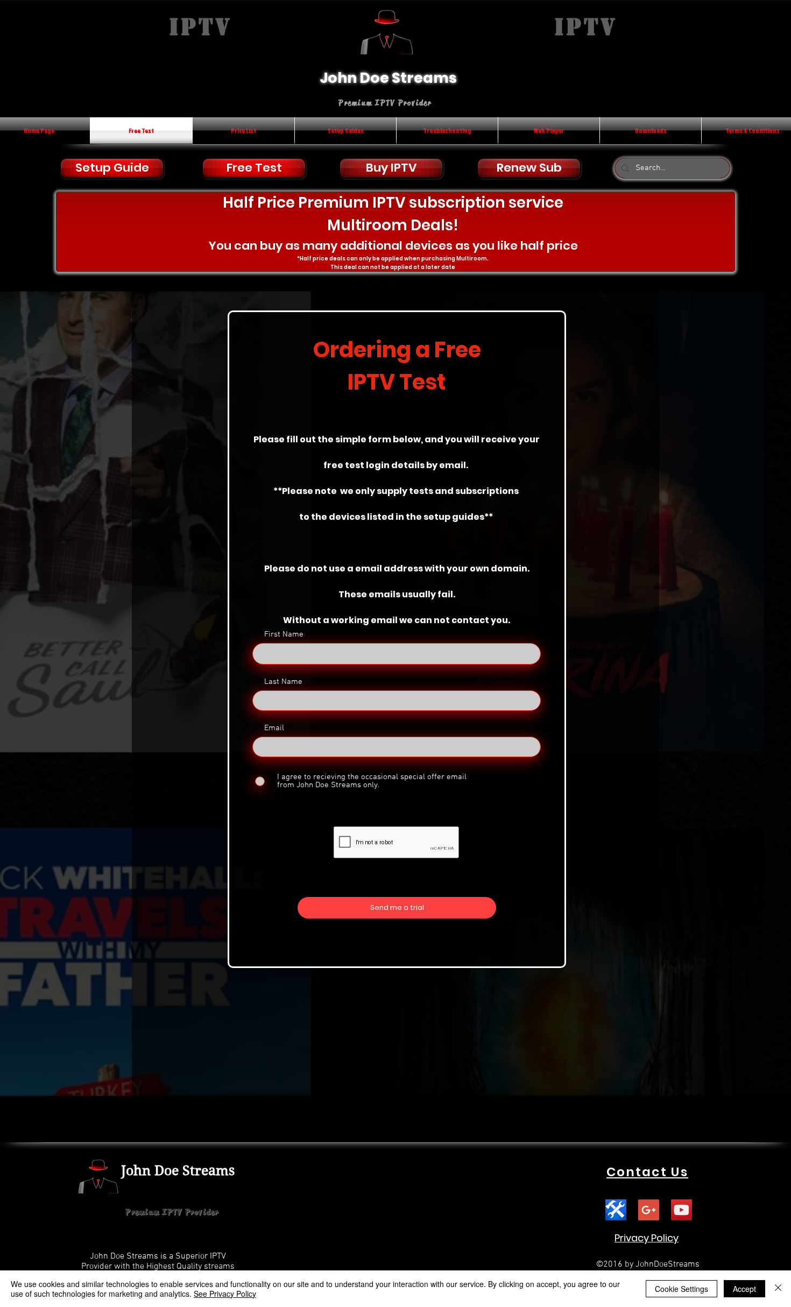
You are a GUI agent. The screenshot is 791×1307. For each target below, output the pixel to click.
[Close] (778, 1288)
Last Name (283, 682)
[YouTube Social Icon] (681, 1209)
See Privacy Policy (225, 1293)
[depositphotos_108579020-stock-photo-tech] (615, 1209)
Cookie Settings (681, 1288)
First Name (283, 635)
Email (274, 728)
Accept (744, 1288)
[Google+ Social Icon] (648, 1209)
